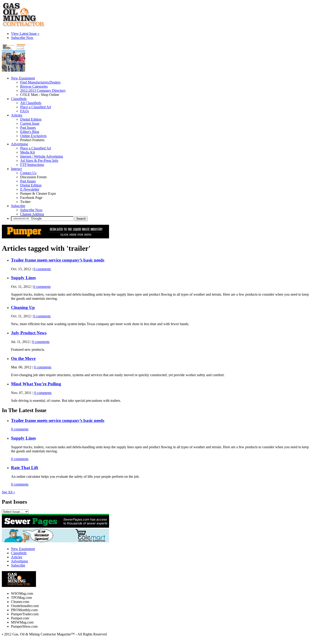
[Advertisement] (13, 68)
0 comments (42, 269)
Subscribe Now (31, 210)
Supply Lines (23, 277)
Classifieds (19, 553)
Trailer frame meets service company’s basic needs (57, 260)
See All (8, 492)
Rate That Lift (24, 467)
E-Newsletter (29, 189)
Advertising (19, 144)
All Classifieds (30, 103)
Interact (16, 169)
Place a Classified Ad (35, 107)
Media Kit (27, 152)
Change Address (32, 214)
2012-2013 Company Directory (43, 90)
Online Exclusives (33, 136)
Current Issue (29, 123)
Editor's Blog (29, 132)
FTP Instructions (32, 165)
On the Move (23, 358)
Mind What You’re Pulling (36, 383)
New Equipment (23, 549)
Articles (16, 557)
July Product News (29, 332)
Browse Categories (34, 86)
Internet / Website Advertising (41, 156)
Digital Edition (30, 119)
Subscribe (18, 206)
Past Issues (28, 128)
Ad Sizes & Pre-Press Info (39, 160)
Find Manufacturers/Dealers (40, 82)
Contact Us (28, 173)
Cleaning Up (23, 307)
